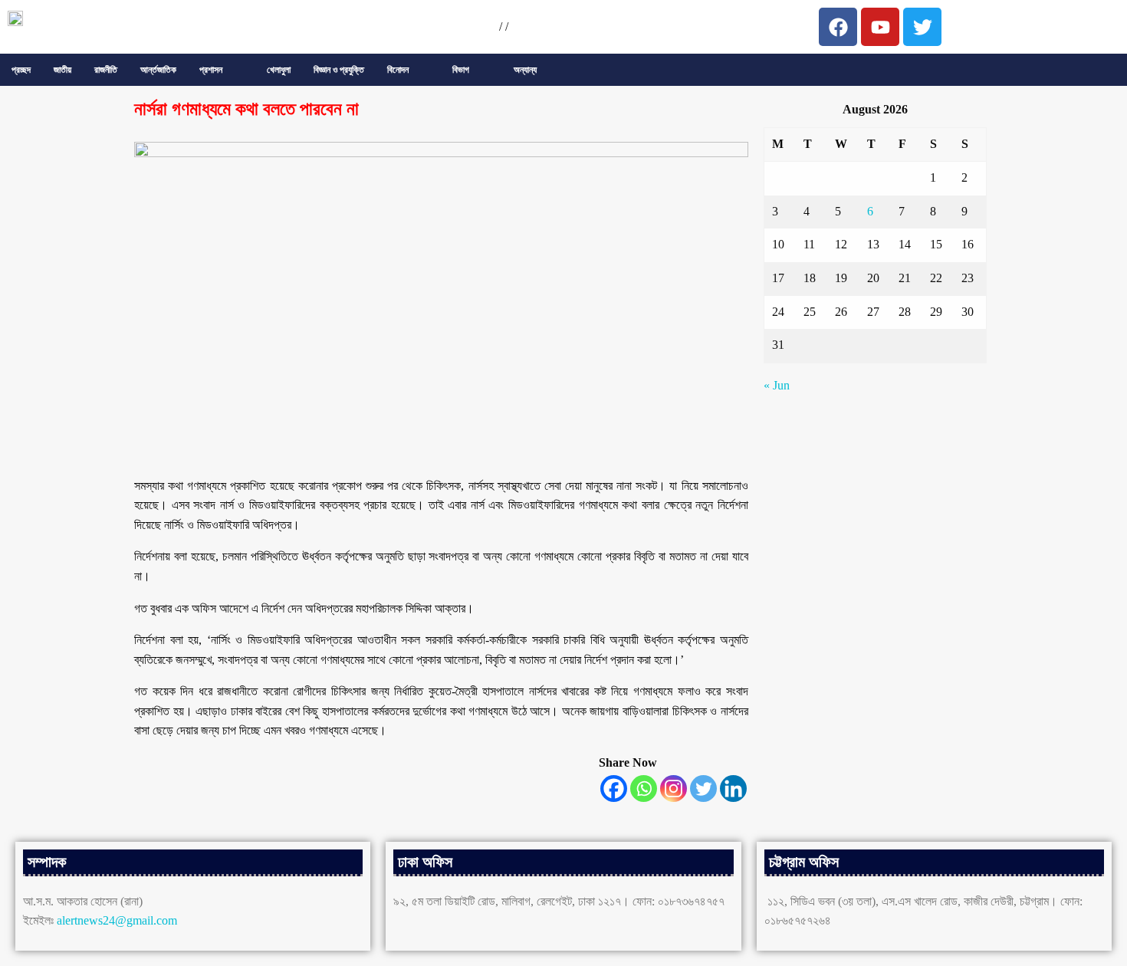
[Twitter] (703, 788)
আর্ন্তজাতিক (158, 69)
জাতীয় (62, 69)
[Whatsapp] (643, 788)
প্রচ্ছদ (21, 69)
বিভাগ (460, 69)
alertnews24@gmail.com (117, 920)
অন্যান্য (525, 69)
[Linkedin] (733, 788)
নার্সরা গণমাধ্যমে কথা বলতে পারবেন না (246, 109)
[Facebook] (613, 788)
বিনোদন (398, 69)
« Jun (777, 385)
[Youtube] (880, 27)
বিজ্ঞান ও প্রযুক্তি (339, 69)
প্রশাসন (210, 69)
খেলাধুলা (279, 69)
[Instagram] (673, 788)
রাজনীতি (105, 69)
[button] (221, 70)
